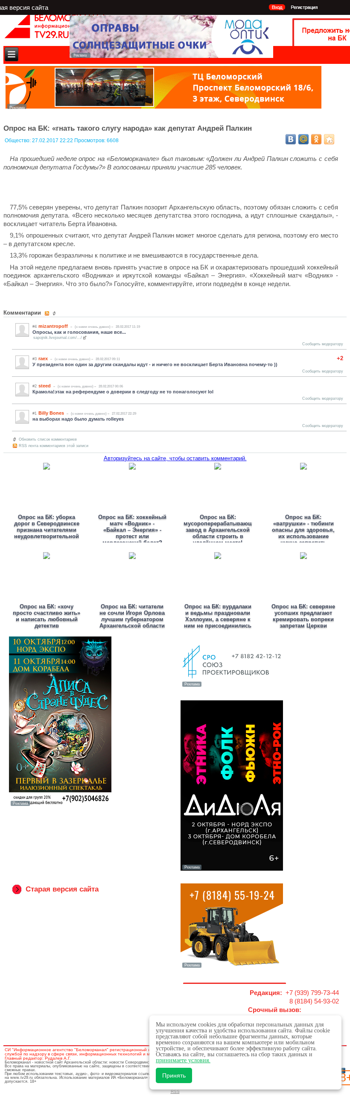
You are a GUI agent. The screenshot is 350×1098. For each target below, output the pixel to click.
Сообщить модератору (322, 344)
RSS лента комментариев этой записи (53, 446)
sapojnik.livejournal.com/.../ (57, 337)
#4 (34, 326)
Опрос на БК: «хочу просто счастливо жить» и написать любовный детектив (46, 616)
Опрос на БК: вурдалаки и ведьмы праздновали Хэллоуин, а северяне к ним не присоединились (217, 616)
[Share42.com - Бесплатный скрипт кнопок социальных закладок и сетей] (329, 139)
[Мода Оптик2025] (171, 55)
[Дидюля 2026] (232, 869)
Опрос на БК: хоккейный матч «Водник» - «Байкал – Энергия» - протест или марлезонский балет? (132, 530)
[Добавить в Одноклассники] (316, 139)
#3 (34, 359)
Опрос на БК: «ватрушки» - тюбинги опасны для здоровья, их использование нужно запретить (303, 530)
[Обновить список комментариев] (55, 313)
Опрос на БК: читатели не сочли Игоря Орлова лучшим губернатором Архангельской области (132, 616)
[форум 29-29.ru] (232, 685)
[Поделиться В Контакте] (291, 139)
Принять (174, 1075)
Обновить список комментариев (48, 439)
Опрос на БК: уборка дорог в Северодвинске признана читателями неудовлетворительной (46, 526)
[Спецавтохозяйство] (232, 966)
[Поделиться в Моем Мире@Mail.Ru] (303, 139)
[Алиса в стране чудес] (60, 805)
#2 (34, 386)
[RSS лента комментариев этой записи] (47, 313)
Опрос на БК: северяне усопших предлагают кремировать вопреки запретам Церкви (303, 616)
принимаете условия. (183, 1060)
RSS (175, 1091)
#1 (34, 413)
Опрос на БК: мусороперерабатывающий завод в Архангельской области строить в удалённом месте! (222, 530)
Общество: (18, 140)
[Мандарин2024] (163, 106)
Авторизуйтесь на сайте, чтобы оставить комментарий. (175, 458)
